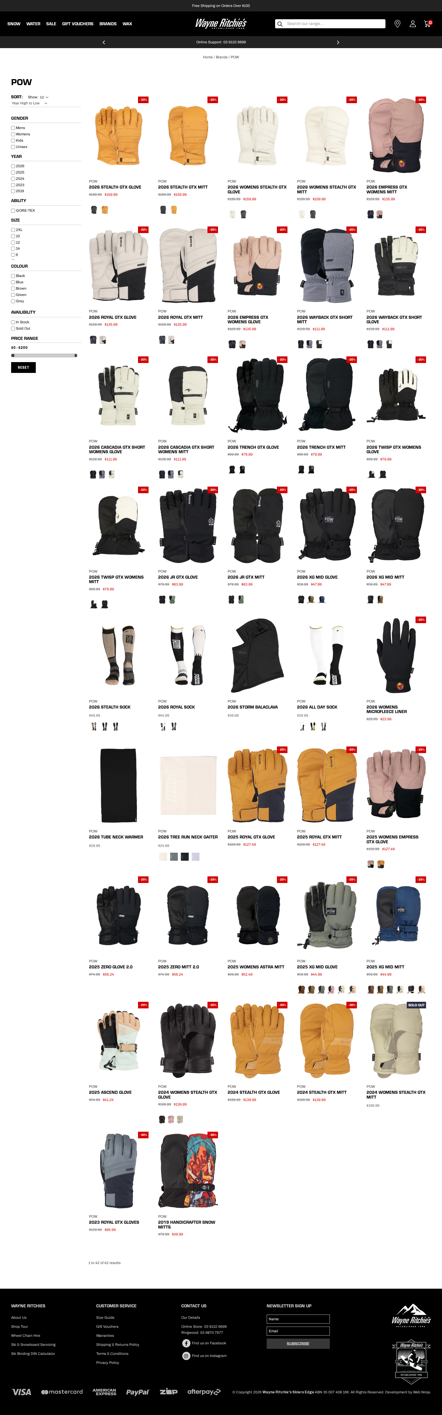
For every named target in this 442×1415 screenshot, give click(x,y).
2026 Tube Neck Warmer (116, 837)
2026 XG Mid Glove (317, 577)
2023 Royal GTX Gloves (114, 1222)
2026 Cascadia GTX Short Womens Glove (117, 449)
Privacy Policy (107, 1362)
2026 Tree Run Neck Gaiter (188, 837)
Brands (222, 57)
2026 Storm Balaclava (253, 707)
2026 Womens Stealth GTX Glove (257, 189)
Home (208, 57)
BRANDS (108, 23)
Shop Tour (19, 1326)
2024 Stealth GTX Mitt (322, 1092)
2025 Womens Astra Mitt (256, 967)
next (338, 44)
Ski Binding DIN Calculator (33, 1353)
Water (33, 23)
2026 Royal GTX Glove (113, 317)
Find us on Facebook (208, 1343)
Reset (23, 367)
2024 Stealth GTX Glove (254, 1092)
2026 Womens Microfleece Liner (387, 709)
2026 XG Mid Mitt (385, 577)
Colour (19, 266)
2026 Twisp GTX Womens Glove (394, 449)
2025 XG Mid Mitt (385, 967)
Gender (19, 118)
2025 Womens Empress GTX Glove (393, 839)
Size (15, 220)
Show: (33, 97)
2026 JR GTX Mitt (246, 577)
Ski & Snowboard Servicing (33, 1344)
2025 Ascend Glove (110, 1092)
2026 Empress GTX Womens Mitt (387, 189)
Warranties (105, 1335)
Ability (18, 200)
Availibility (23, 312)
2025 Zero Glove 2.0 (111, 967)
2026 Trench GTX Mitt (321, 447)
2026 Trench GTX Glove (253, 447)
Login (413, 23)
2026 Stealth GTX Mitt (183, 187)
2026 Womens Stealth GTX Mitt (326, 189)
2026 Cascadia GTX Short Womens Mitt (186, 449)
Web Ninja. (422, 1392)
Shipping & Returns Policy (117, 1344)
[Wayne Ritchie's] (221, 23)
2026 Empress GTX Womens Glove (248, 320)
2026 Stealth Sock (109, 707)
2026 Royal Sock (176, 707)
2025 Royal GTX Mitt (319, 837)
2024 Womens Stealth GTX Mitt (396, 1095)
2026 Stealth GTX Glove (115, 187)
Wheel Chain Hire (25, 1335)
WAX (127, 23)
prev (104, 44)
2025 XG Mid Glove (317, 967)
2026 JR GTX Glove (178, 577)
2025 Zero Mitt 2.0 (178, 967)
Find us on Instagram (208, 1355)
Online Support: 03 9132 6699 (221, 42)
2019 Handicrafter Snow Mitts (186, 1224)
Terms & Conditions (112, 1353)
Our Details (190, 1317)
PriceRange (46, 339)
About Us (18, 1317)
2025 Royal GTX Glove (251, 837)
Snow (14, 23)
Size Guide (105, 1317)
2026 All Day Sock (317, 707)
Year (16, 156)
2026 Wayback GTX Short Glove (394, 320)
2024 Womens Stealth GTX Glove (187, 1095)
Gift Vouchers (78, 23)
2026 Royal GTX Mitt (180, 317)
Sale (51, 23)
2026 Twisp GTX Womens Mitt (116, 579)
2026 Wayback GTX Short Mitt (325, 320)
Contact (397, 23)
